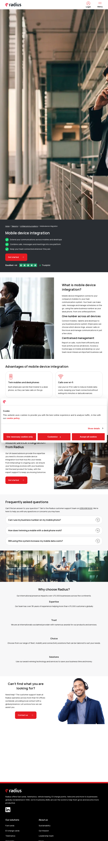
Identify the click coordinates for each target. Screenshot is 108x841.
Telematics (10, 836)
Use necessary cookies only (20, 437)
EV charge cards (12, 830)
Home (7, 226)
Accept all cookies (88, 437)
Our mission (44, 830)
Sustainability (44, 825)
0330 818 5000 (86, 508)
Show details (94, 428)
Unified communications (29, 226)
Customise (53, 437)
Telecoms (14, 226)
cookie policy (13, 418)
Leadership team (46, 836)
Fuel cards (9, 825)
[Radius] (13, 5)
